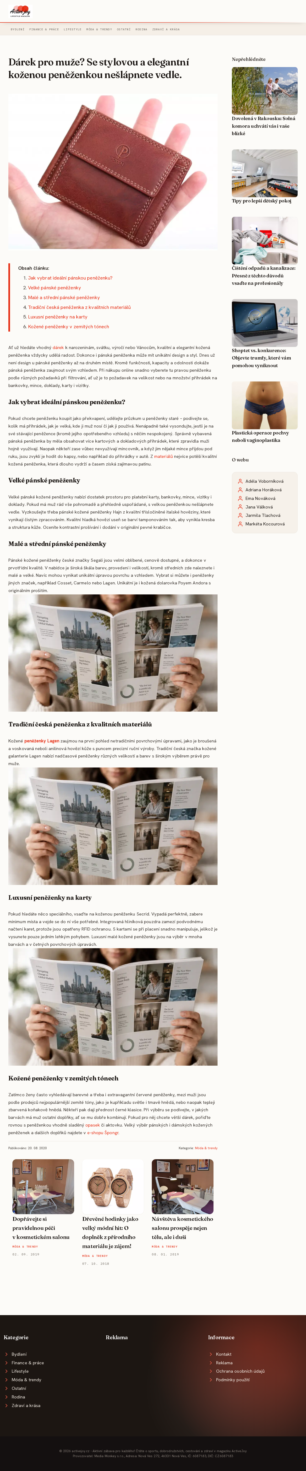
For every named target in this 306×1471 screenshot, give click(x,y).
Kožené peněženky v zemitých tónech (68, 326)
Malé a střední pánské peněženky (64, 297)
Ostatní (124, 29)
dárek (58, 347)
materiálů (163, 456)
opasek (92, 1125)
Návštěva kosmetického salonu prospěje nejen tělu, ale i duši (182, 1228)
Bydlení (18, 29)
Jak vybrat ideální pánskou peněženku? (70, 278)
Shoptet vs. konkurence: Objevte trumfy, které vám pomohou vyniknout (261, 358)
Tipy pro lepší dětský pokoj (261, 201)
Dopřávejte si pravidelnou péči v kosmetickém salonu (41, 1228)
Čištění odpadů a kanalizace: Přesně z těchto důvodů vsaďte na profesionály (263, 275)
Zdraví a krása (166, 29)
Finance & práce (44, 29)
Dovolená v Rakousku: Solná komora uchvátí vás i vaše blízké (263, 126)
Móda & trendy (99, 29)
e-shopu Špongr (102, 1133)
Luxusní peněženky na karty (57, 317)
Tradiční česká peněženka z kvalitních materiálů (79, 307)
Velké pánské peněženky (54, 288)
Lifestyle (73, 29)
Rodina (142, 29)
